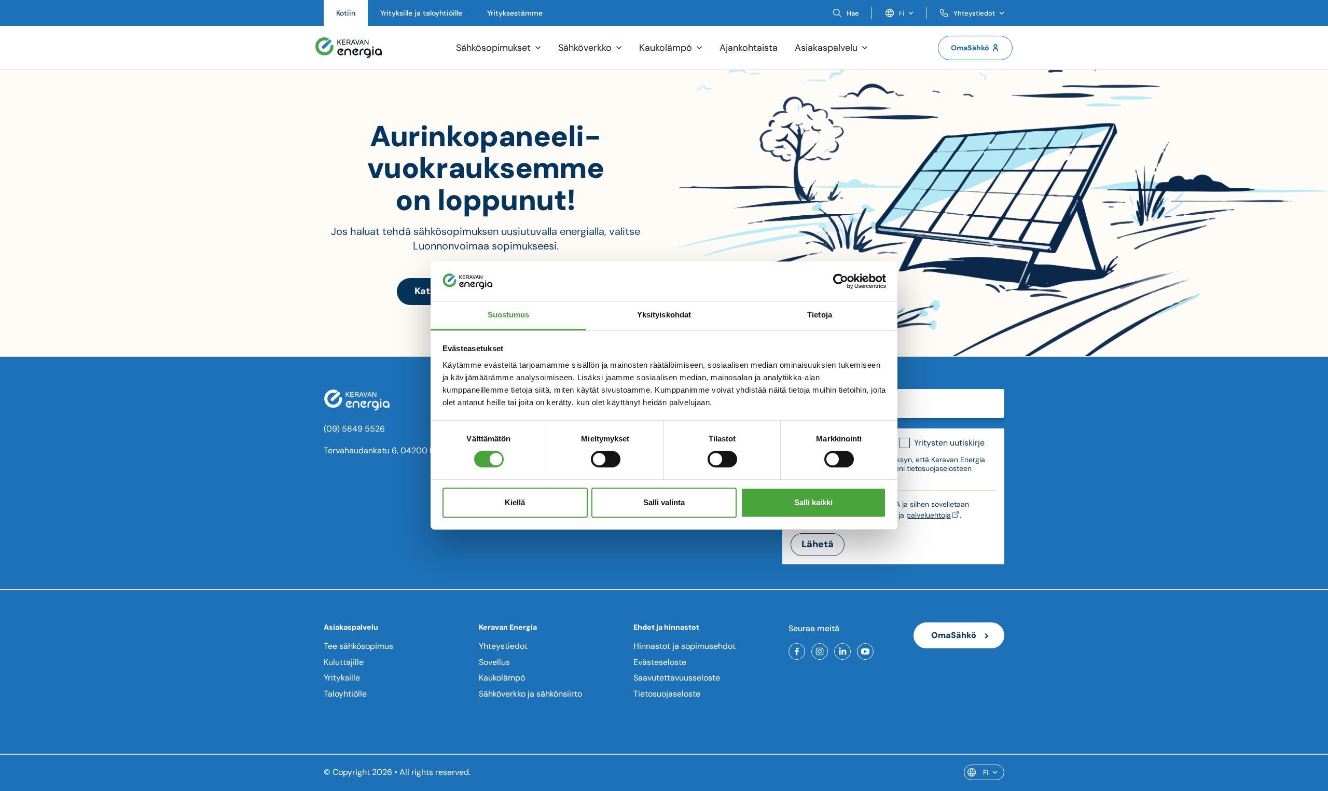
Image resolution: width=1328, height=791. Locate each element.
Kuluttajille (344, 662)
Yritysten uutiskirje (949, 442)
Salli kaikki (813, 502)
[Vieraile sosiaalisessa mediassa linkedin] (842, 651)
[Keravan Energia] (348, 47)
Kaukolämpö (502, 677)
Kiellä (515, 502)
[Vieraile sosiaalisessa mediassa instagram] (819, 651)
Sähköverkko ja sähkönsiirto (530, 693)
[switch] (605, 459)
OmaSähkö (970, 47)
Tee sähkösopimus (358, 646)
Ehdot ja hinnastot (666, 627)
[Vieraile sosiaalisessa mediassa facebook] (797, 651)
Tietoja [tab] (819, 315)
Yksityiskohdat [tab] (664, 315)
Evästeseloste (659, 662)
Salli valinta (664, 502)
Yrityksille (342, 677)
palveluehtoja (928, 515)
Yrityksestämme (515, 13)
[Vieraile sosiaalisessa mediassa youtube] (865, 651)
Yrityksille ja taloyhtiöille (421, 13)
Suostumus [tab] (509, 315)
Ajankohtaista (749, 47)
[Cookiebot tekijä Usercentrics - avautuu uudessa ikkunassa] (840, 281)
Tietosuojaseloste (666, 693)
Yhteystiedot (503, 646)
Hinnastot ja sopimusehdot (684, 646)
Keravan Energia (508, 627)
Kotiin (345, 13)
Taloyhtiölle (345, 693)
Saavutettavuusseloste (676, 677)
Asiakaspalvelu (351, 627)
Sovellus (494, 662)
